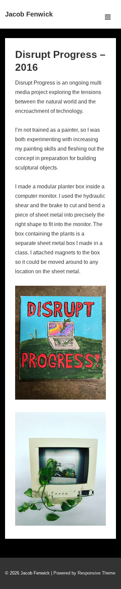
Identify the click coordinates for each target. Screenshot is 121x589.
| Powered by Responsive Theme (83, 573)
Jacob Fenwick (29, 14)
